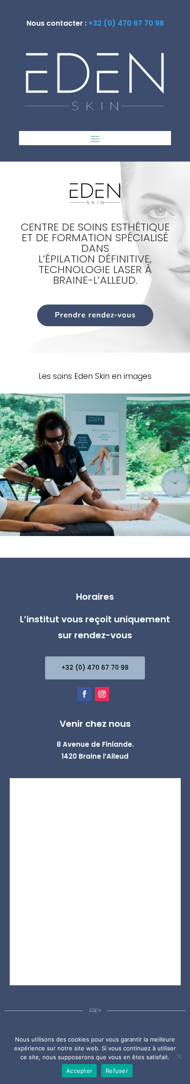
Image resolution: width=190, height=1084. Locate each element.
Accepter (79, 1070)
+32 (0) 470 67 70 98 (126, 23)
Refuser (117, 1070)
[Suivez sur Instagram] (102, 694)
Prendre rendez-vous (95, 315)
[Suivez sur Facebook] (84, 694)
